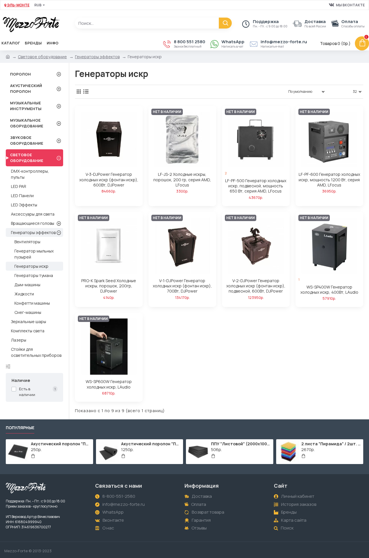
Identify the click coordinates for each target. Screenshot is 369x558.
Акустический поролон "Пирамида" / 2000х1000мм (151, 443)
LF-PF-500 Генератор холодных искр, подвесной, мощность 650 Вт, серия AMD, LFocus (255, 186)
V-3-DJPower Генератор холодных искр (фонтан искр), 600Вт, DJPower (108, 179)
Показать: (340, 91)
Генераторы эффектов (97, 56)
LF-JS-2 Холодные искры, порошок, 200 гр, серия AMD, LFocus (182, 179)
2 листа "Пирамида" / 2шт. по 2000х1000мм (331, 443)
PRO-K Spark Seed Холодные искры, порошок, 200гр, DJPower (108, 286)
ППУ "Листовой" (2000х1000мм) (241, 443)
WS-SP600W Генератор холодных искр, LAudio (109, 384)
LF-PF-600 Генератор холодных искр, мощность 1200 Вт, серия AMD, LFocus (329, 179)
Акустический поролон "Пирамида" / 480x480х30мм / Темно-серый (61, 443)
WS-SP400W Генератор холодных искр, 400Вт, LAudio (329, 289)
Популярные (20, 427)
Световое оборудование (42, 56)
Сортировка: (266, 91)
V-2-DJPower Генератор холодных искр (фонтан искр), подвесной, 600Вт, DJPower (255, 286)
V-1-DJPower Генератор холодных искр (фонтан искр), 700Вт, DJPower (182, 286)
